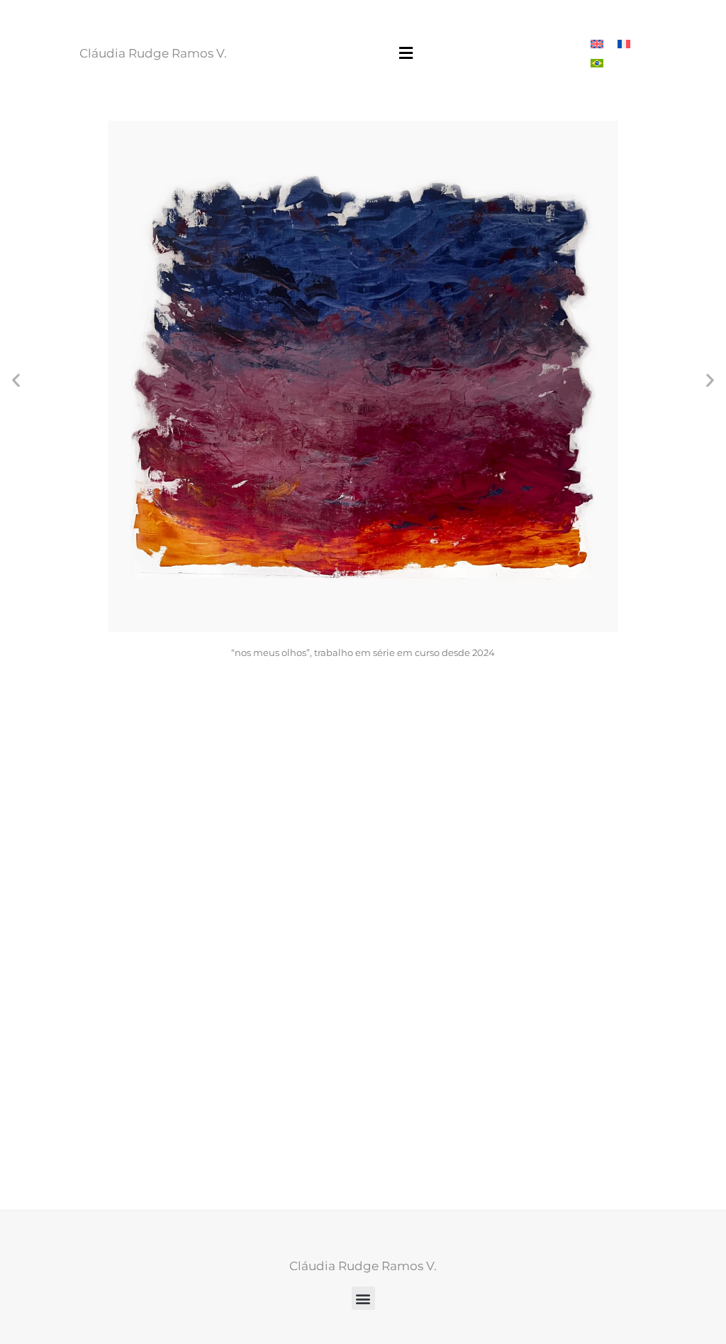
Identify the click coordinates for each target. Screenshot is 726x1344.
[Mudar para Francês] (623, 43)
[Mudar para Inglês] (596, 43)
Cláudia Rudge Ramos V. (153, 53)
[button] (406, 53)
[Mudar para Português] (596, 62)
